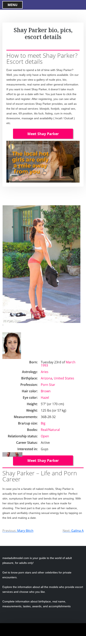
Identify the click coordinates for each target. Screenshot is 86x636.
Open (45, 436)
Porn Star (48, 384)
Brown (46, 391)
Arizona (46, 378)
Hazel (45, 397)
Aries (44, 372)
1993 (44, 365)
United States (64, 378)
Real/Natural (50, 429)
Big (43, 423)
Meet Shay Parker (43, 133)
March (70, 362)
